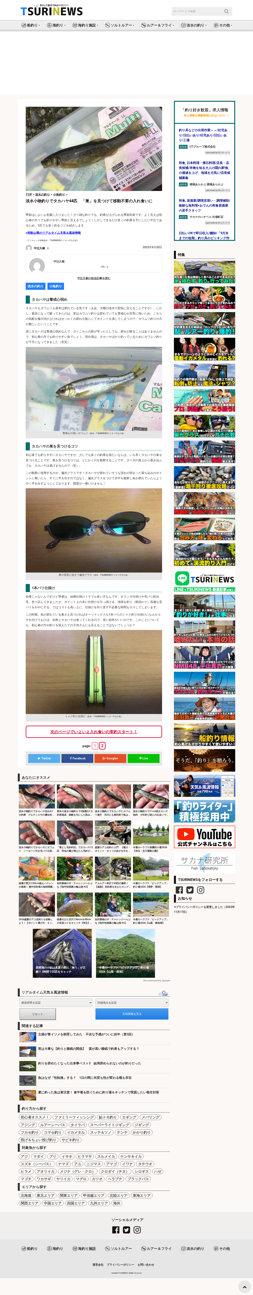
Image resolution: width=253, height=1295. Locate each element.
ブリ (52, 1156)
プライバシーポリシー (120, 1264)
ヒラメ (26, 1171)
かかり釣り (142, 1132)
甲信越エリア (93, 1195)
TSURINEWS (123, 1273)
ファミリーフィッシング (74, 1117)
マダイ (38, 1156)
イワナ (127, 1164)
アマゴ (111, 1164)
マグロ (81, 1179)
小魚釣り (55, 286)
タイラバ (78, 1125)
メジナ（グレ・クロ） (77, 1171)
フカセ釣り (30, 1132)
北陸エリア (118, 1195)
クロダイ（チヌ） (115, 1171)
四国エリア (76, 1203)
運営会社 (98, 1264)
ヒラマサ (85, 1156)
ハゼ (157, 1171)
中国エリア (53, 1203)
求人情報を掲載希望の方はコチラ (204, 115)
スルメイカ (106, 1156)
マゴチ (26, 1179)
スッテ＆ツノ (100, 1132)
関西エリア (30, 1203)
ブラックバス (138, 1179)
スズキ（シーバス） (37, 1164)
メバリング (151, 1117)
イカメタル (76, 1132)
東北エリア (46, 1195)
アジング (28, 1125)
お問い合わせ (146, 1264)
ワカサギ (44, 1179)
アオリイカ (46, 1171)
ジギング (142, 1125)
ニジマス (94, 1164)
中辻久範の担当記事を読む (93, 278)
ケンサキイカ (131, 1156)
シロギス (142, 1171)
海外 (116, 1203)
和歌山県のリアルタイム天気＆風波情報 (54, 233)
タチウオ (145, 1164)
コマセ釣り (53, 1132)
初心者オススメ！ (35, 1117)
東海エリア (142, 1195)
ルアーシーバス (52, 1125)
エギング (129, 1117)
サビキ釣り (70, 1140)
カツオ (97, 1179)
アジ (24, 1156)
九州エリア (99, 1203)
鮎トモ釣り (108, 1117)
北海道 (26, 1195)
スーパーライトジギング (109, 1125)
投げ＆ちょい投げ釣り (38, 1140)
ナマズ (63, 1164)
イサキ (67, 1156)
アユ (77, 1164)
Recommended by (152, 981)
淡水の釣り (35, 286)
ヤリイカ (63, 1179)
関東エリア (69, 1195)
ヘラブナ (115, 1179)
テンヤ (122, 1132)
